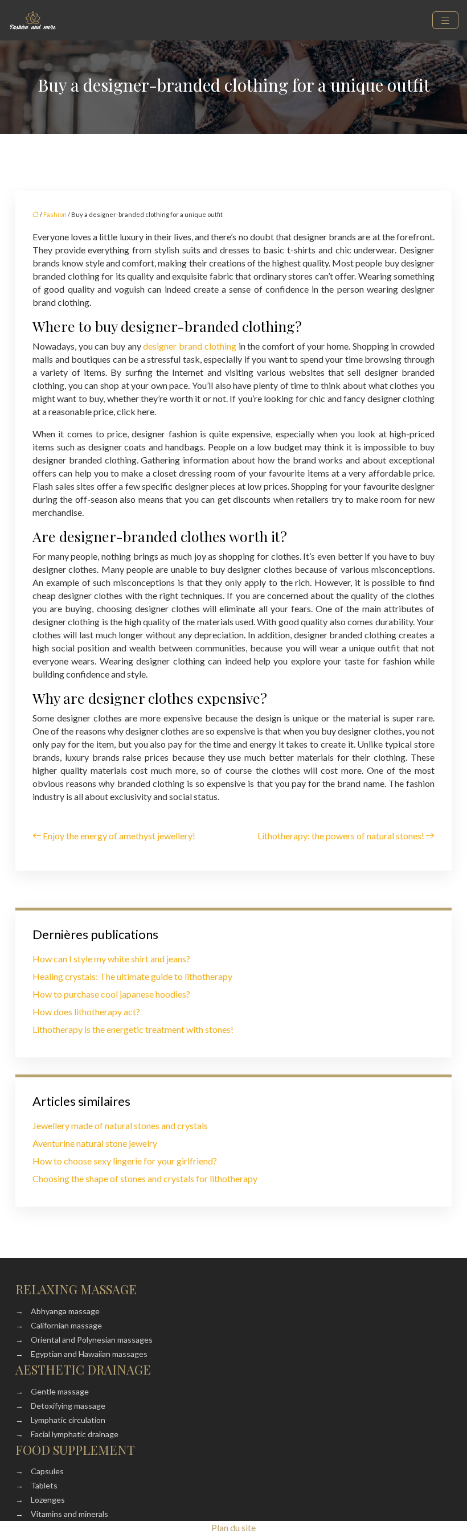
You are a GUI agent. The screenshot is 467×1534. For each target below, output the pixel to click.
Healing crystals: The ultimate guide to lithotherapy (132, 976)
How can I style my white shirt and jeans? (111, 958)
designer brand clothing (189, 346)
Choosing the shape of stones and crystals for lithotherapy (144, 1178)
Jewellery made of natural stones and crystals (120, 1125)
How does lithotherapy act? (86, 1011)
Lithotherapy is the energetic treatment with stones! (132, 1029)
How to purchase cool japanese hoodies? (111, 994)
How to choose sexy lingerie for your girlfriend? (124, 1160)
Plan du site (233, 1527)
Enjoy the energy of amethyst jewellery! (119, 835)
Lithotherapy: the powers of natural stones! (340, 835)
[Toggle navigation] (445, 20)
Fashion (55, 214)
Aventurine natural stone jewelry (94, 1143)
